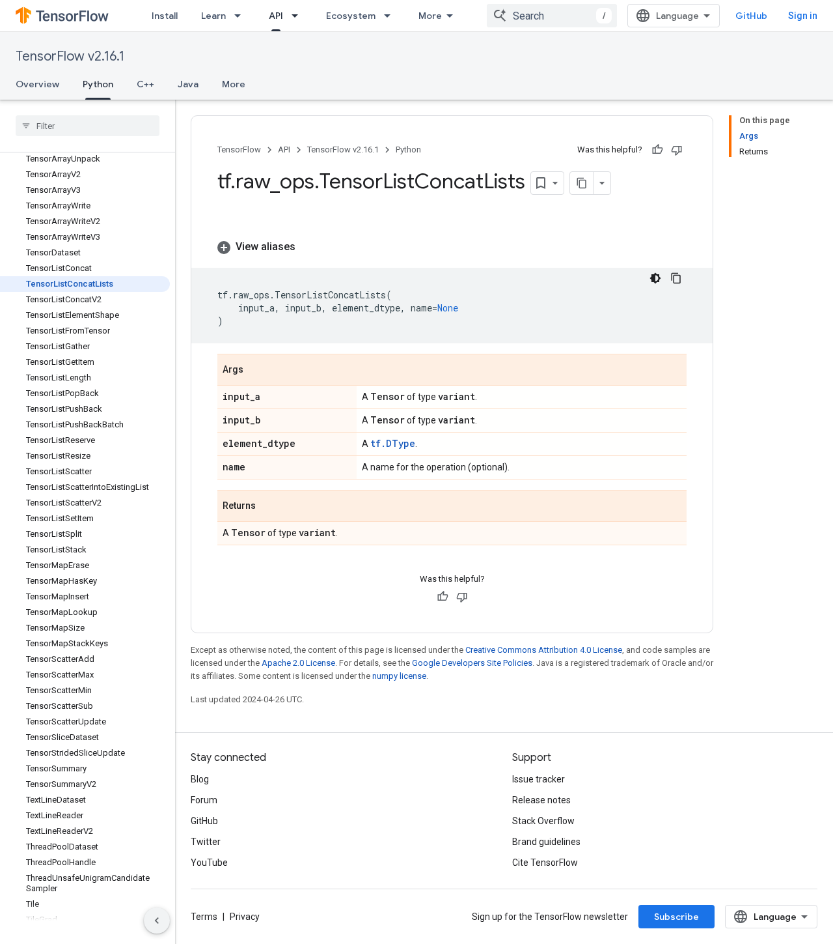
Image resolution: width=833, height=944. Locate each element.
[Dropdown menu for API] (298, 15)
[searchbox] (87, 125)
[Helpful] (657, 150)
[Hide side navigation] (157, 921)
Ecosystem (351, 15)
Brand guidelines (546, 842)
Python (98, 84)
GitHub (751, 15)
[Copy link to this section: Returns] (269, 507)
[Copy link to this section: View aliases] (308, 247)
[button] (452, 247)
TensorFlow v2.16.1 (70, 56)
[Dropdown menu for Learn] (241, 15)
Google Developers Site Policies (472, 663)
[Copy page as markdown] (582, 183)
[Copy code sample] (676, 278)
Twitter (206, 842)
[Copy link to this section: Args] (256, 371)
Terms (204, 916)
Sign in (802, 15)
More (430, 15)
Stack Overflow (543, 821)
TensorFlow (239, 149)
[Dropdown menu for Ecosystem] (391, 15)
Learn (213, 15)
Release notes (541, 800)
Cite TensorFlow (545, 862)
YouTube (209, 862)
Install (165, 15)
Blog (200, 779)
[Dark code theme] (655, 278)
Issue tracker (538, 779)
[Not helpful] (677, 150)
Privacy (245, 916)
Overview (37, 84)
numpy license (399, 676)
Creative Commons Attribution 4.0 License (543, 650)
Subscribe (676, 917)
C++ (145, 84)
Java (188, 84)
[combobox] (552, 15)
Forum (204, 800)
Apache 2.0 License (298, 663)
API (276, 15)
